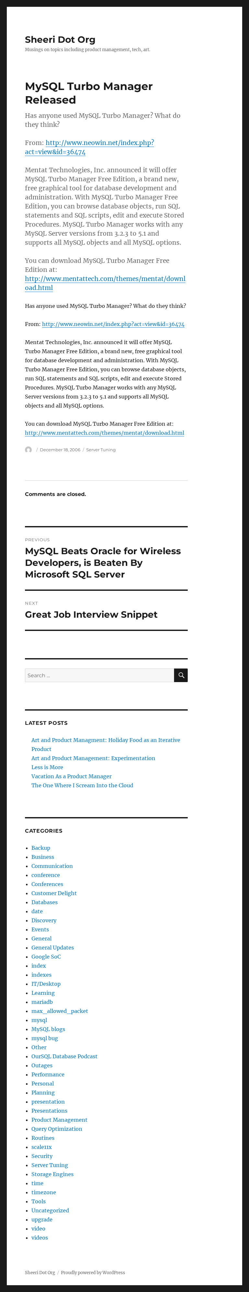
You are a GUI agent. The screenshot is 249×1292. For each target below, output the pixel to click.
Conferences (47, 884)
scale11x (41, 1147)
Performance (48, 1074)
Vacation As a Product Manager (71, 776)
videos (39, 1237)
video (38, 1228)
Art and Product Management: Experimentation (93, 758)
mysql (39, 1020)
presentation (48, 1101)
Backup (40, 848)
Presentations (49, 1110)
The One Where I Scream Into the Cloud (82, 785)
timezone (43, 1192)
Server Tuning (101, 449)
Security (42, 1156)
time (37, 1183)
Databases (44, 902)
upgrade (42, 1219)
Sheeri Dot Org (60, 39)
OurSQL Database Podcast (64, 1056)
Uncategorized (50, 1210)
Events (40, 929)
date (37, 911)
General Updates (52, 947)
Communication (52, 866)
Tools (38, 1201)
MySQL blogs (48, 1029)
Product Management (59, 1120)
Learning (43, 993)
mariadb (42, 1002)
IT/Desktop (46, 984)
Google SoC (46, 956)
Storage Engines (52, 1174)
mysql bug (44, 1038)
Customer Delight (54, 893)
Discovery (43, 920)
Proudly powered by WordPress (93, 1272)
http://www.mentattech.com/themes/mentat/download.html (104, 433)
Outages (42, 1065)
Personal (42, 1083)
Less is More (47, 767)
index (38, 965)
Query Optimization (56, 1129)
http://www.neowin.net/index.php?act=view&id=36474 (113, 324)
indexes (41, 975)
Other (38, 1047)
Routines (42, 1138)
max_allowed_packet (59, 1011)
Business (42, 857)
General (41, 938)
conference (45, 875)
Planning (43, 1092)
